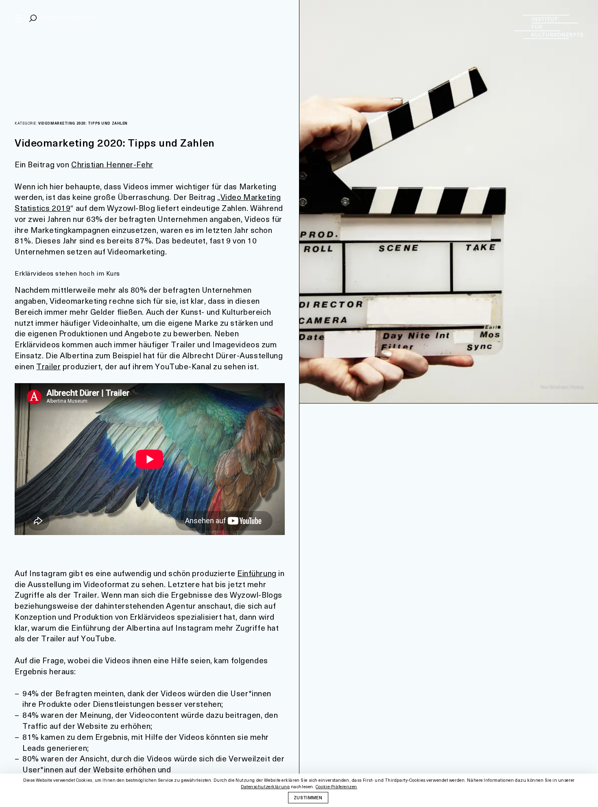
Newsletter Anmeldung (70, 17)
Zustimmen (308, 797)
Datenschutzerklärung (265, 786)
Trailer (48, 366)
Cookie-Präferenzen (336, 787)
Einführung (257, 573)
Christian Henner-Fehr (112, 164)
